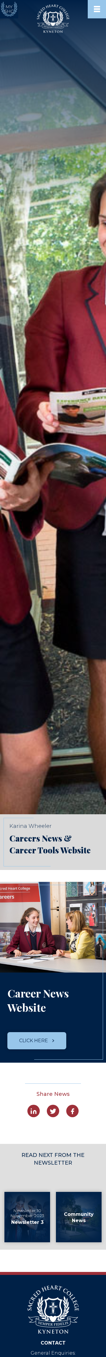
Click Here (34, 1040)
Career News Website (38, 1000)
